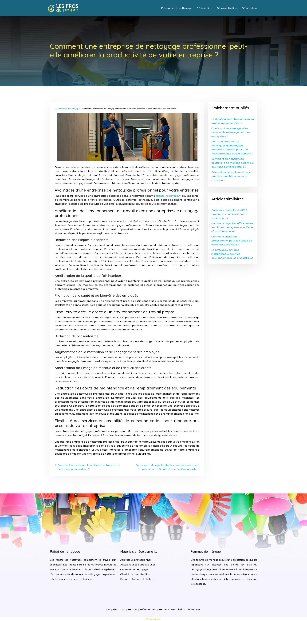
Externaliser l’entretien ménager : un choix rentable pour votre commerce (232, 176)
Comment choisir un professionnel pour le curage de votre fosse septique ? (231, 240)
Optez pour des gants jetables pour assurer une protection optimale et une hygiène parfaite (166, 467)
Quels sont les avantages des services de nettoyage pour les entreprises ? (230, 132)
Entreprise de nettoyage (176, 8)
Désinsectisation (227, 8)
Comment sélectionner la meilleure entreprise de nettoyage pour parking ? (89, 467)
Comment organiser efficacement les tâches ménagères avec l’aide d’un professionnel (232, 227)
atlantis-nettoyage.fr (168, 195)
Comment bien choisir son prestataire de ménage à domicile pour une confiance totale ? (232, 162)
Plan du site (153, 619)
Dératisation (249, 8)
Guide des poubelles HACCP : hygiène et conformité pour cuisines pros (229, 214)
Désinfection (204, 8)
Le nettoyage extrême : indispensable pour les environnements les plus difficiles (232, 253)
